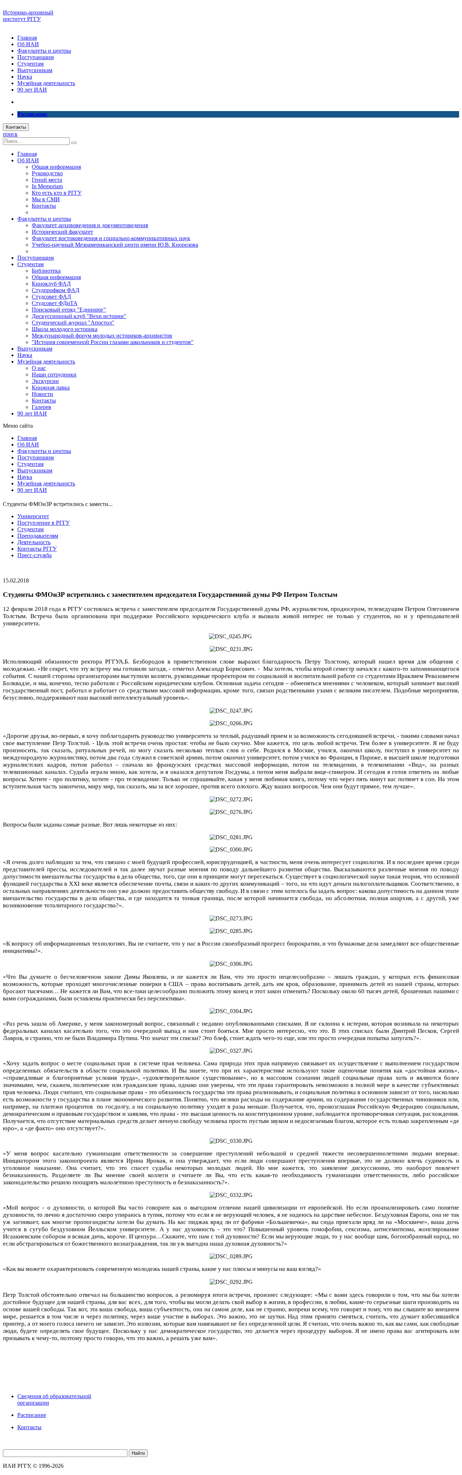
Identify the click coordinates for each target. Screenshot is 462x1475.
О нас (39, 368)
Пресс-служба (34, 555)
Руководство (47, 173)
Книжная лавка (51, 387)
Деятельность (34, 542)
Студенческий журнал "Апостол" (73, 323)
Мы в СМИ (46, 199)
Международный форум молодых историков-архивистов (102, 336)
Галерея (41, 407)
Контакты (16, 127)
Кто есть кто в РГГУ (57, 193)
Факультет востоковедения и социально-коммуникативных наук (111, 238)
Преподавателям (37, 536)
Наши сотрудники (54, 374)
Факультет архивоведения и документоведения (90, 225)
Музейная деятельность (46, 83)
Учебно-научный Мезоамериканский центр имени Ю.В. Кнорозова (115, 245)
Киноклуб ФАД (51, 284)
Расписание (31, 1415)
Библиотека (46, 271)
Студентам (30, 64)
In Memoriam (47, 186)
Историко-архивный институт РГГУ (28, 15)
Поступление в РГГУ (43, 523)
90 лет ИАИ (32, 90)
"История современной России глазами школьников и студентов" (112, 342)
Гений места (47, 180)
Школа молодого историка (64, 329)
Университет (33, 516)
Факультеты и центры (44, 51)
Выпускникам (34, 70)
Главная (27, 38)
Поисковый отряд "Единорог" (69, 310)
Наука (24, 77)
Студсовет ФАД (51, 297)
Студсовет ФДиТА (55, 303)
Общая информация (56, 167)
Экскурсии (45, 381)
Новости (42, 394)
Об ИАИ (28, 44)
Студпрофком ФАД (55, 290)
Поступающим (35, 57)
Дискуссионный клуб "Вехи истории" (79, 316)
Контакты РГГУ (37, 549)
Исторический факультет (62, 232)
